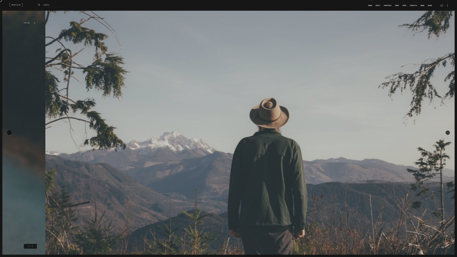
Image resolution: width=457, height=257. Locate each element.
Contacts (413, 5)
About (377, 5)
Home (370, 5)
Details (30, 140)
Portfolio (387, 5)
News (422, 5)
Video (397, 5)
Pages (430, 5)
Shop (404, 5)
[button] (9, 133)
